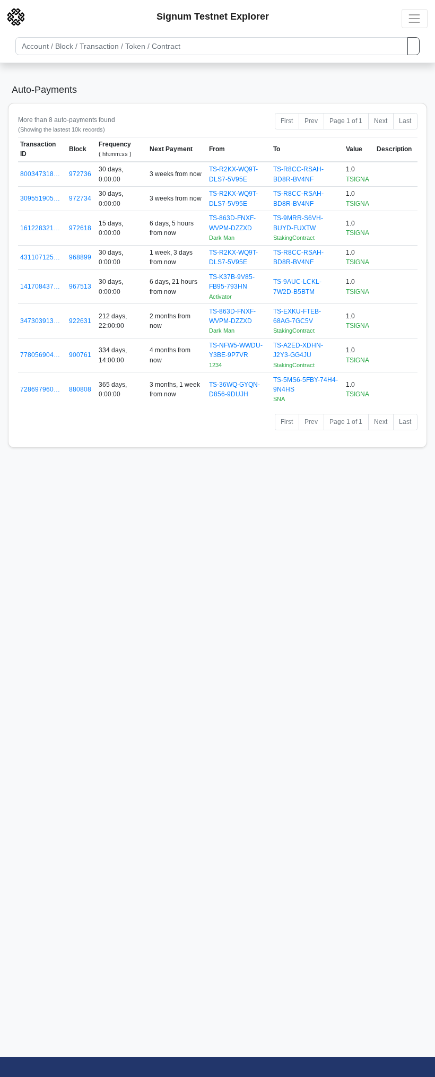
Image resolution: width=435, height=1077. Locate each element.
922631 (80, 321)
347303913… (40, 321)
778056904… (40, 355)
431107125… (40, 257)
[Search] (413, 46)
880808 (80, 389)
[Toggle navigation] (415, 18)
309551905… (40, 198)
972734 (80, 198)
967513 (80, 286)
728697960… (40, 389)
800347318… (40, 174)
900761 (80, 355)
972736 (80, 174)
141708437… (40, 286)
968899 (80, 257)
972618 (80, 228)
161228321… (40, 228)
